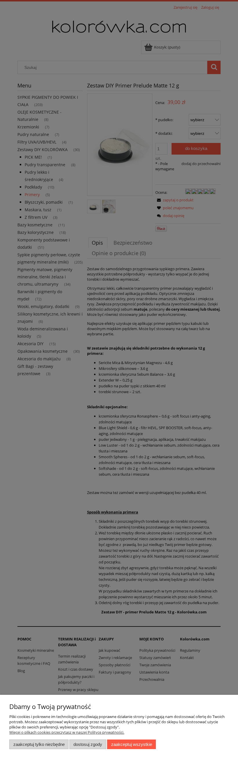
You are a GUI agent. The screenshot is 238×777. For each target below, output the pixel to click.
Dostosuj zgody (87, 744)
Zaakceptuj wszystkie (131, 744)
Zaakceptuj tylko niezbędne (39, 744)
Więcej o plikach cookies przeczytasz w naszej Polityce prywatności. (66, 732)
